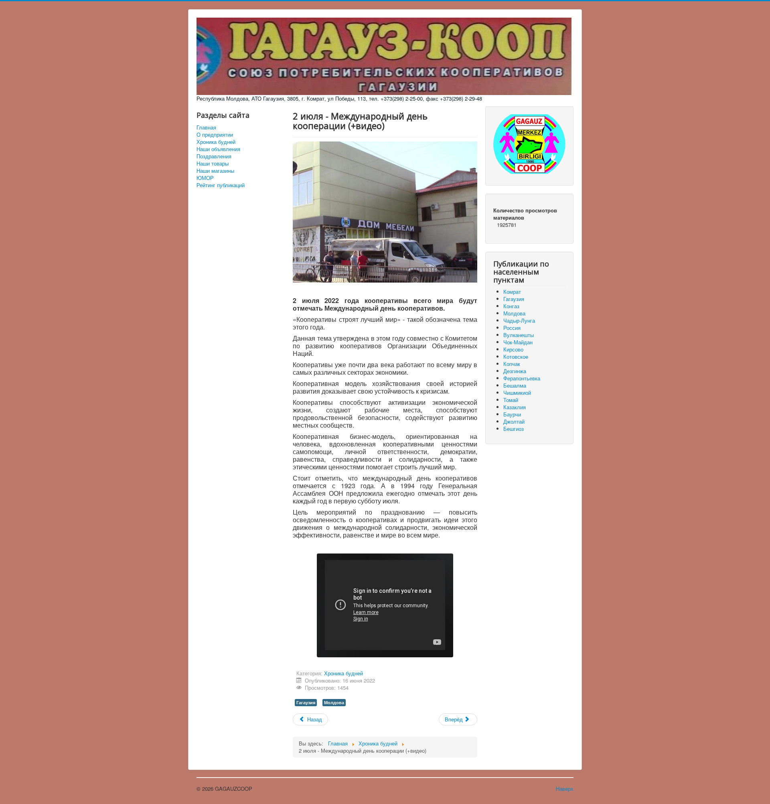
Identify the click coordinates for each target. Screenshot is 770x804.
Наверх (564, 788)
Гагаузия (305, 702)
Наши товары (213, 163)
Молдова (334, 702)
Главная (206, 127)
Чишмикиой (517, 392)
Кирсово (513, 349)
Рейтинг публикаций (221, 185)
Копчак (511, 364)
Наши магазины (215, 170)
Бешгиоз (513, 428)
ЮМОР (205, 178)
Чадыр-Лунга (519, 320)
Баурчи (512, 414)
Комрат (512, 291)
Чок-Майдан (518, 342)
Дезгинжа (514, 371)
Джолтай (514, 421)
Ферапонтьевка (521, 378)
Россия (512, 327)
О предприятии (215, 134)
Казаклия (514, 407)
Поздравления (214, 156)
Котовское (515, 356)
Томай (510, 400)
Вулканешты (518, 335)
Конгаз (511, 306)
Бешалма (514, 385)
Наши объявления (218, 149)
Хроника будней (216, 141)
